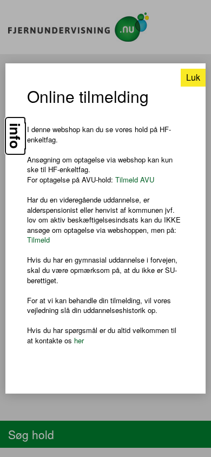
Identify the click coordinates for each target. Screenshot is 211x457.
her (79, 340)
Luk (193, 77)
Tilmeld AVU (134, 179)
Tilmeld (38, 239)
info (15, 136)
